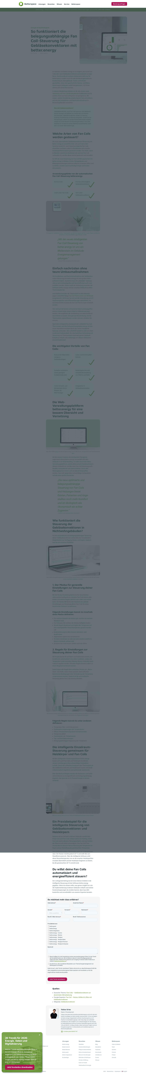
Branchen (51, 4)
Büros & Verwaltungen (84, 1054)
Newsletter (98, 1047)
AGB (104, 1071)
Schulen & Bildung (83, 1060)
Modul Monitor (66, 1049)
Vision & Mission (116, 1044)
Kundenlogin (65, 1057)
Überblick (81, 1044)
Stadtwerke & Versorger (85, 1065)
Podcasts (97, 1049)
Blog (96, 1044)
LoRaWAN (81, 281)
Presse (113, 1054)
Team (113, 1047)
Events (97, 1057)
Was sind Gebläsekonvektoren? (63, 108)
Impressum (117, 1071)
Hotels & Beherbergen (84, 1047)
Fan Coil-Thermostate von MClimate (81, 296)
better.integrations (67, 1054)
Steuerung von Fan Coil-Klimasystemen (65, 93)
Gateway (89, 281)
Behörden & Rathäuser (85, 1057)
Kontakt (114, 1057)
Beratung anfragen (119, 4)
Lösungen (42, 4)
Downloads (98, 1052)
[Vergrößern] (98, 203)
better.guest (65, 1052)
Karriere (114, 1049)
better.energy (65, 1044)
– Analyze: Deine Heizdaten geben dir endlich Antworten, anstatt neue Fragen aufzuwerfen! (73, 9)
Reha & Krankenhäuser (85, 1052)
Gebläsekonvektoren (68, 1002)
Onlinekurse (98, 1054)
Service (66, 4)
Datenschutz (110, 1071)
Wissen (59, 4)
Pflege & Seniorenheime (85, 1049)
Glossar (97, 1060)
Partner (114, 1052)
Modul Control (66, 1047)
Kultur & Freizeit (83, 1062)
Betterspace (75, 4)
